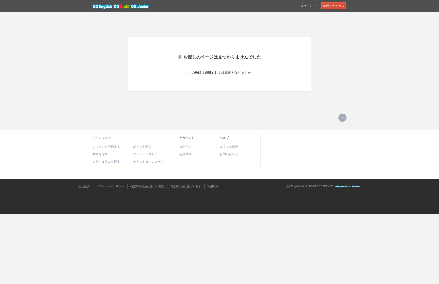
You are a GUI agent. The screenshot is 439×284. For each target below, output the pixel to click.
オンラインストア (145, 154)
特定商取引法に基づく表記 (147, 186)
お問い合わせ (229, 154)
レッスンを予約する (106, 146)
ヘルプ (224, 138)
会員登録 (185, 154)
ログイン (306, 6)
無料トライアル (333, 6)
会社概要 (84, 186)
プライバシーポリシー (110, 186)
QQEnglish (347, 186)
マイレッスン (101, 138)
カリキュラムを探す (106, 161)
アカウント (186, 138)
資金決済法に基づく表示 (185, 186)
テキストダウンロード (148, 161)
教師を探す (100, 154)
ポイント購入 (142, 146)
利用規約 (212, 186)
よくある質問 (229, 146)
